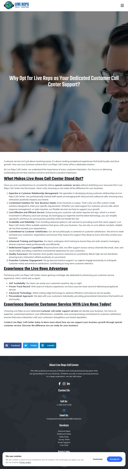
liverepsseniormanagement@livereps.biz (64, 418)
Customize (97, 459)
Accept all (114, 459)
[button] (13, 345)
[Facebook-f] (59, 383)
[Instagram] (64, 383)
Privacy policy (25, 462)
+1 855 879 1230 (64, 405)
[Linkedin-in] (68, 383)
